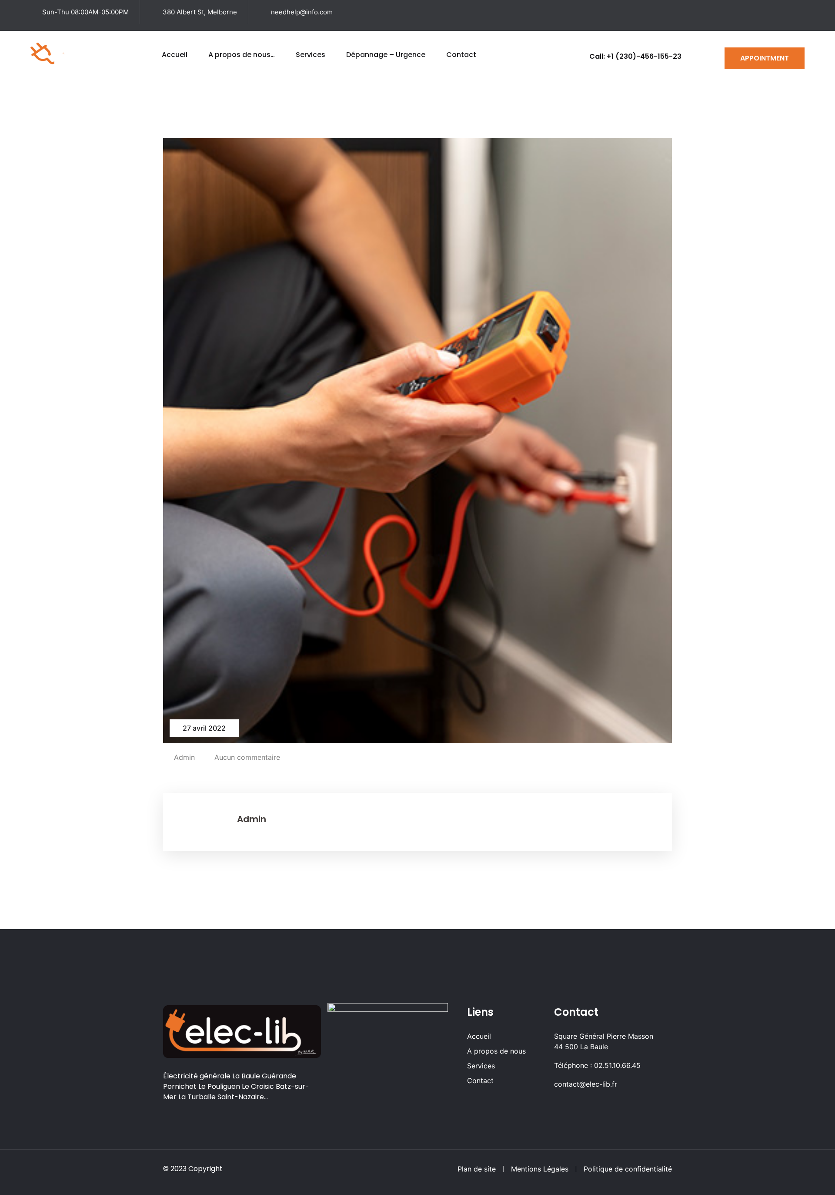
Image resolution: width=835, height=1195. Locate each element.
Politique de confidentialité (628, 1169)
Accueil (174, 55)
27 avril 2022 (204, 728)
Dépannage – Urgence (385, 55)
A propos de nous (496, 1051)
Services (310, 55)
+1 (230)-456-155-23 (644, 56)
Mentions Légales (539, 1169)
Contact (461, 55)
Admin (184, 757)
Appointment (764, 58)
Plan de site (477, 1169)
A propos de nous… (241, 55)
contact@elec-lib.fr (585, 1084)
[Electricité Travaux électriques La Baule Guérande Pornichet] (63, 52)
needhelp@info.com (302, 12)
